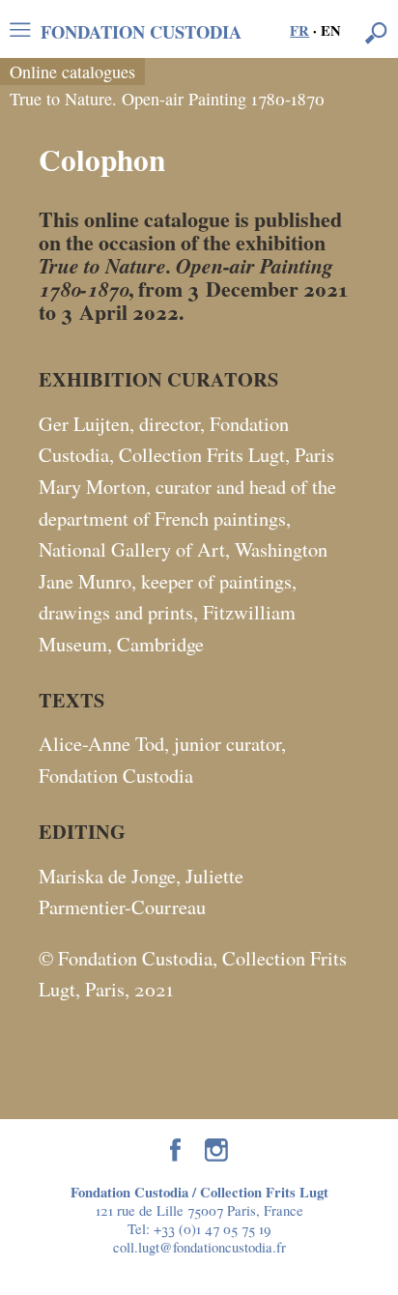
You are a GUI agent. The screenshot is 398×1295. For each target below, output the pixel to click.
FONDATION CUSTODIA (141, 30)
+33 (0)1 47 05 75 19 (212, 1228)
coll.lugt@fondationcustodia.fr (199, 1246)
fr (299, 30)
